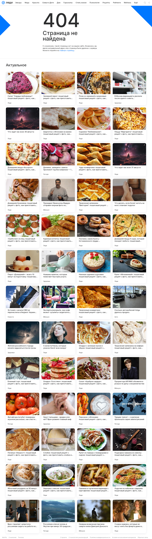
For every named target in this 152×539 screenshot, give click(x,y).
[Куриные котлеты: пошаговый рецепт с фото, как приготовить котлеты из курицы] (58, 231)
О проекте (63, 537)
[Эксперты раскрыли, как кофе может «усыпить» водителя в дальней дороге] (58, 302)
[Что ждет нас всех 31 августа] (129, 160)
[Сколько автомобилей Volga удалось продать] (129, 302)
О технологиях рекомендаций (78, 537)
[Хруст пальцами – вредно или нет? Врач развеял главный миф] (58, 409)
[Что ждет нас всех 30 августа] (22, 124)
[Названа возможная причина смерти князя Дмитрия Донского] (93, 516)
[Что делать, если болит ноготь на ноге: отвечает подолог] (129, 195)
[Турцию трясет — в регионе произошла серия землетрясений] (129, 409)
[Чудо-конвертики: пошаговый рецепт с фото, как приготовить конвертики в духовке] (93, 160)
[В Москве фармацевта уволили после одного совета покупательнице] (129, 88)
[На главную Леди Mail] (9, 2)
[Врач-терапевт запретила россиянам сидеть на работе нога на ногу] (22, 516)
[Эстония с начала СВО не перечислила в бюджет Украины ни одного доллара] (22, 302)
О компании (12, 537)
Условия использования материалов (124, 537)
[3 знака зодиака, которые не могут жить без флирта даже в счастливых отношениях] (129, 516)
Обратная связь (143, 537)
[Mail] (3, 2)
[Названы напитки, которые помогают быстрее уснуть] (58, 267)
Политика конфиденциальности (100, 537)
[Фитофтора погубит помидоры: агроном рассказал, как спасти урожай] (22, 409)
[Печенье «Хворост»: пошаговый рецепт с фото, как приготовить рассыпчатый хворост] (22, 445)
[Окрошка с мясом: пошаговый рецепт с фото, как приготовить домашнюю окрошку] (58, 481)
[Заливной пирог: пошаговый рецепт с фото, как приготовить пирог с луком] (58, 88)
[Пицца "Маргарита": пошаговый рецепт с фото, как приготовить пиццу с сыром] (129, 124)
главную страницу (66, 50)
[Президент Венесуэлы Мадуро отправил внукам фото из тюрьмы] (58, 195)
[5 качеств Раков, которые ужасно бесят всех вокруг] (58, 338)
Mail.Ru (4, 537)
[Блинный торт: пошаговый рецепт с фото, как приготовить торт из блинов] (22, 374)
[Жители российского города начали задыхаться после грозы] (22, 338)
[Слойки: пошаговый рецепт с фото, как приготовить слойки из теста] (58, 445)
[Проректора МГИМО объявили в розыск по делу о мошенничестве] (129, 374)
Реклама (21, 537)
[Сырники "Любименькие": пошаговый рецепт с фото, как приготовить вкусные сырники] (93, 124)
